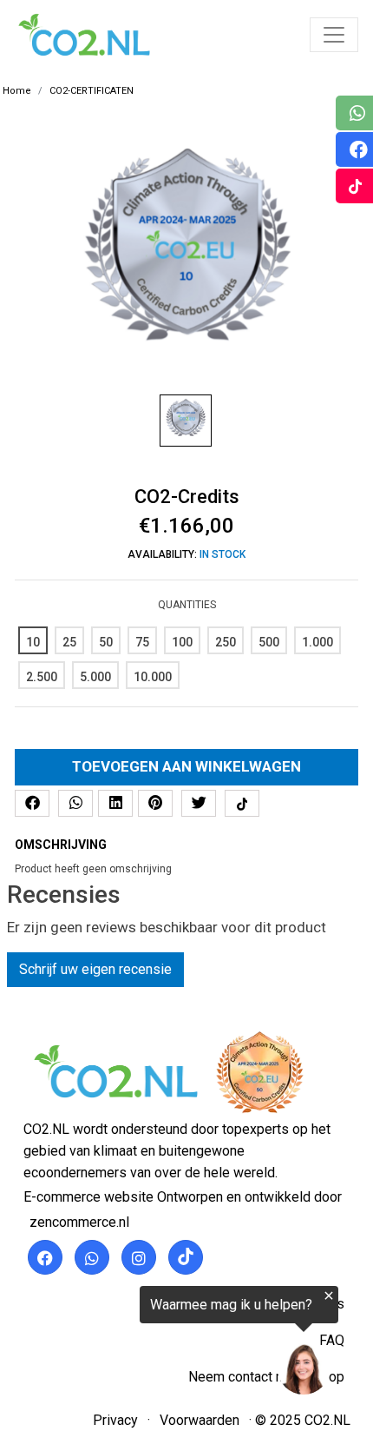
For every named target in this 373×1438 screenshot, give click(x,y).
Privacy (115, 1420)
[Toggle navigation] (334, 34)
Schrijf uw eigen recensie (95, 969)
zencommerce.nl (79, 1222)
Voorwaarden (199, 1420)
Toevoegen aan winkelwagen (186, 766)
